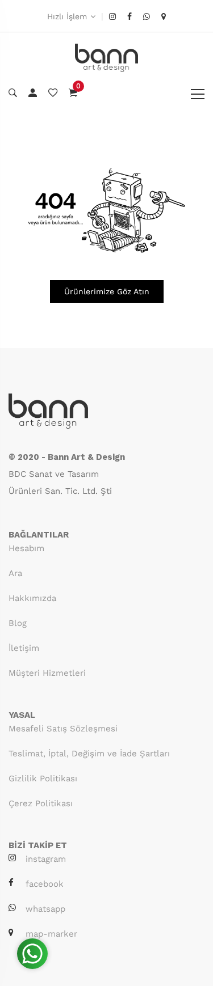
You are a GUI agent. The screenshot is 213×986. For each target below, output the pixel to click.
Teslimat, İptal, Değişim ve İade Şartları (89, 753)
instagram (46, 859)
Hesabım (26, 548)
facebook (45, 884)
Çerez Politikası (41, 803)
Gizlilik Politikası (43, 778)
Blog (18, 623)
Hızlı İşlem (67, 16)
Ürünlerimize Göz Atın (106, 291)
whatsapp (45, 909)
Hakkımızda (32, 598)
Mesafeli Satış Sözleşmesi (63, 728)
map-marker (51, 934)
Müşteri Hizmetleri (47, 673)
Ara (15, 573)
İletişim (24, 648)
